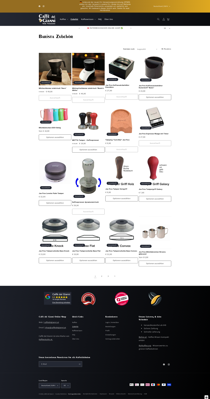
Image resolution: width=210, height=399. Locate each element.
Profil (107, 330)
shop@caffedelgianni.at (55, 327)
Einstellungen (110, 335)
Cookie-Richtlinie (60, 394)
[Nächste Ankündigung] (131, 28)
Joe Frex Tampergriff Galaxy (150, 189)
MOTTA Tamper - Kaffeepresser (85, 140)
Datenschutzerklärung (135, 394)
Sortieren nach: (129, 49)
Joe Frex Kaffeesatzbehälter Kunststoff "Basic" (151, 87)
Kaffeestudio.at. (46, 339)
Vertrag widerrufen (112, 339)
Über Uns (75, 339)
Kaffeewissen (77, 330)
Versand (111, 394)
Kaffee (74, 322)
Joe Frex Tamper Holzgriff (116, 189)
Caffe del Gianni (49, 394)
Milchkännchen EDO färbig (50, 128)
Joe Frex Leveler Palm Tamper (51, 193)
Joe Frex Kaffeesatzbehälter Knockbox (117, 86)
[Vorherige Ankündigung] (79, 28)
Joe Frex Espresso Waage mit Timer (154, 134)
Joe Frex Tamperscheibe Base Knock (54, 251)
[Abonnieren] (79, 364)
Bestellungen (110, 326)
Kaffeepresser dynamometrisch (85, 202)
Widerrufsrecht (121, 394)
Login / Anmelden (112, 322)
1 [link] (95, 276)
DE (165, 28)
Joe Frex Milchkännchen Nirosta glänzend (152, 253)
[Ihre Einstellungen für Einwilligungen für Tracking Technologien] (206, 397)
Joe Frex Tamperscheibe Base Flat (86, 251)
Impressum (103, 394)
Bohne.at (143, 337)
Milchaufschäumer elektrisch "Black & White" (88, 89)
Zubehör (75, 326)
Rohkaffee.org (145, 345)
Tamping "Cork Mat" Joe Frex (117, 140)
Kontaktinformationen (90, 394)
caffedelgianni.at (51, 322)
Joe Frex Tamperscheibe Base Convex (121, 251)
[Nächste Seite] (114, 276)
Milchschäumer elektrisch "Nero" (52, 88)
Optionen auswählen (155, 97)
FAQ (73, 335)
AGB (145, 394)
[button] (64, 19)
